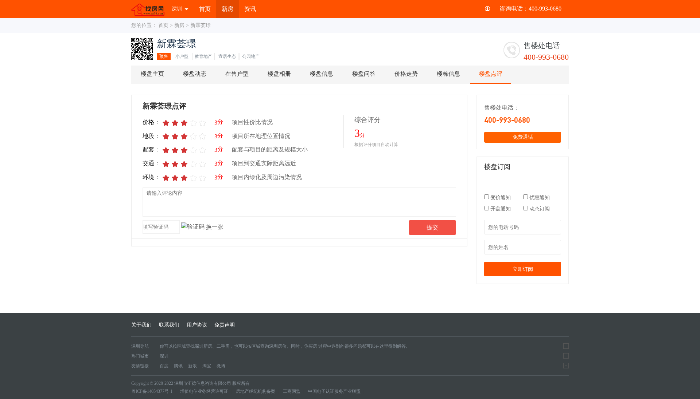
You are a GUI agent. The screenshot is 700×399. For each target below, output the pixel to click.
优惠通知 (539, 197)
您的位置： (144, 25)
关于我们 (141, 325)
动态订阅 (539, 209)
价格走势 (406, 74)
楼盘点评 (490, 74)
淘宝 (206, 365)
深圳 (177, 9)
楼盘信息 (321, 74)
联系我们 (169, 325)
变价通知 (500, 197)
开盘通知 (500, 209)
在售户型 (237, 74)
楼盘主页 (152, 74)
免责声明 (224, 325)
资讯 (250, 9)
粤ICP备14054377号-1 (151, 391)
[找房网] (147, 9)
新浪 (192, 365)
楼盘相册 (279, 74)
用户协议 (197, 325)
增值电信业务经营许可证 (204, 391)
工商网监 (291, 391)
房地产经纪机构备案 (255, 391)
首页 (205, 9)
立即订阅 (523, 269)
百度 (164, 365)
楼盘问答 (364, 74)
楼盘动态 (194, 74)
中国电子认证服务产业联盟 (334, 391)
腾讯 (178, 365)
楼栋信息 (448, 74)
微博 (221, 365)
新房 (227, 9)
